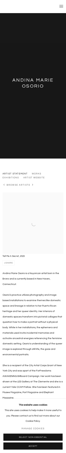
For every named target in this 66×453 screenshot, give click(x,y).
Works (36, 174)
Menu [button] (60, 6)
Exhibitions (11, 177)
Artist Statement (15, 174)
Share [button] (9, 263)
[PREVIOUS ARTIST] (4, 185)
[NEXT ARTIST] (32, 185)
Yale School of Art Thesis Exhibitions (28, 6)
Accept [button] (33, 446)
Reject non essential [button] (33, 437)
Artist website (34, 177)
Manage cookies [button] (33, 428)
